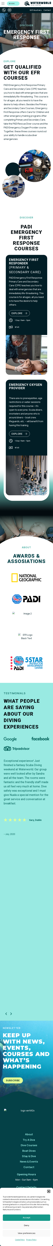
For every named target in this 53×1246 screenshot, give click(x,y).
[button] (48, 1191)
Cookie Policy (20, 1239)
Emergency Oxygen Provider (25, 386)
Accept (26, 1217)
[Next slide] (11, 1013)
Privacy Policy (31, 1239)
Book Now (12, 4)
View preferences (26, 1233)
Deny (26, 1225)
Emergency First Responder (24, 261)
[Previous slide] (6, 1013)
